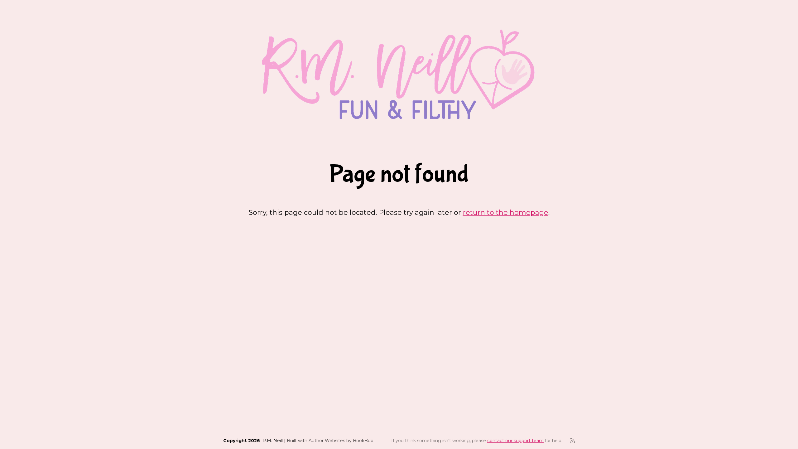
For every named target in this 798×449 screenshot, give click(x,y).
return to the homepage (505, 212)
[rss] (572, 440)
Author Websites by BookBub (341, 440)
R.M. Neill (272, 440)
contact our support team (515, 440)
